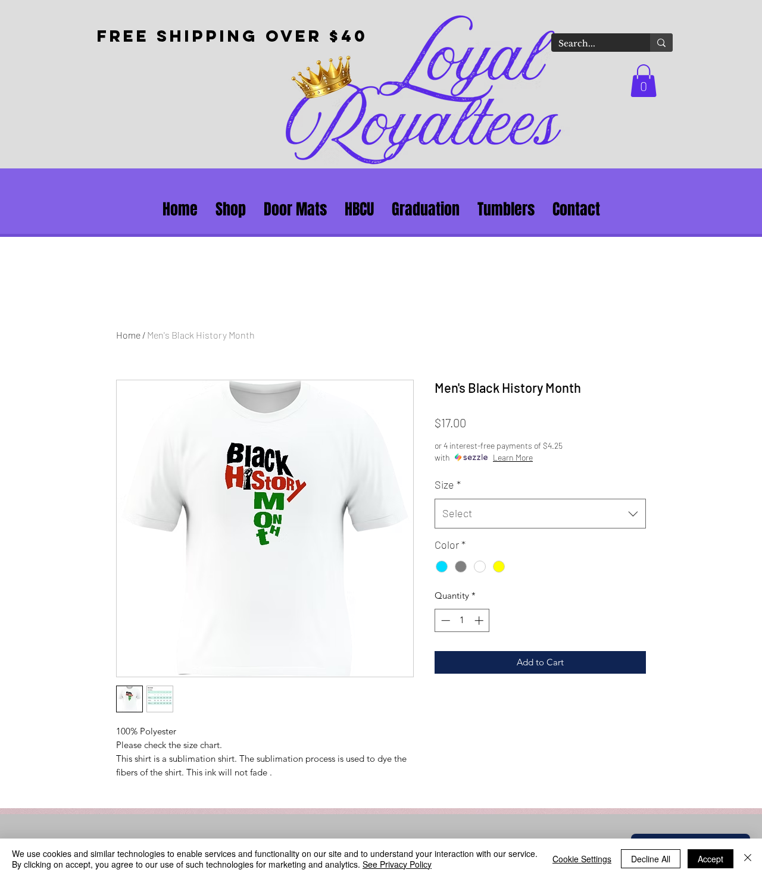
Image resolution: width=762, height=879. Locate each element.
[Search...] (661, 42)
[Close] (748, 858)
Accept (710, 859)
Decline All (650, 859)
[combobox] (540, 513)
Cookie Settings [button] (581, 859)
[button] (643, 80)
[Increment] (480, 620)
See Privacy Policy (397, 864)
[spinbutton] (462, 620)
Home (128, 334)
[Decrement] (444, 620)
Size (448, 484)
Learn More (513, 457)
